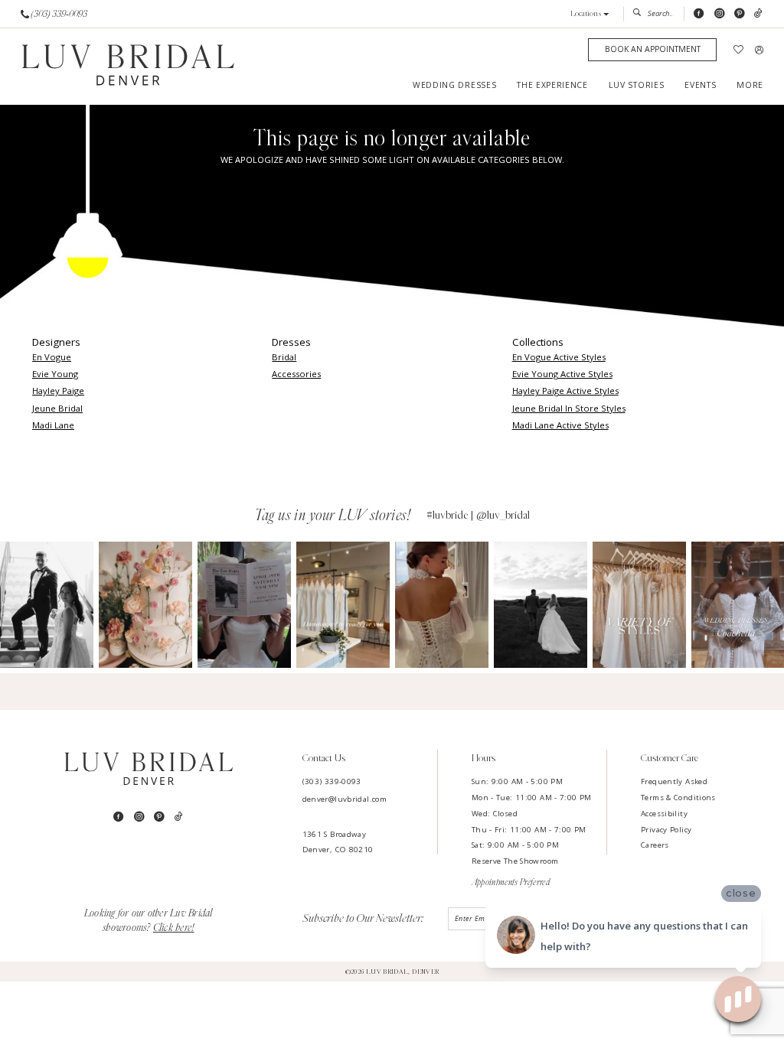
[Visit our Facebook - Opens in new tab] (698, 14)
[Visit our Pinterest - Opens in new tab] (739, 14)
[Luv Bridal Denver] (128, 67)
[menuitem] (54, 14)
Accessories (296, 373)
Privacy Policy (666, 830)
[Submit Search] (639, 14)
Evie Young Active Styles (562, 373)
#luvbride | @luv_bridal (478, 515)
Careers (655, 845)
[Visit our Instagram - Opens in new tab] (719, 14)
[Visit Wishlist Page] (739, 50)
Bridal (284, 357)
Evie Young (55, 373)
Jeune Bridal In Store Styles (569, 408)
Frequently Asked (674, 781)
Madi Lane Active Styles (560, 425)
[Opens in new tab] (46, 605)
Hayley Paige (58, 390)
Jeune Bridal (57, 408)
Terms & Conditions (678, 797)
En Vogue (51, 357)
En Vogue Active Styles (559, 357)
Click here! (173, 928)
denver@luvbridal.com (344, 799)
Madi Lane (53, 425)
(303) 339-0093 (331, 781)
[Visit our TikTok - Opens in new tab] (758, 14)
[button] (590, 14)
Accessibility (664, 814)
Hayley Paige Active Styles (565, 390)
